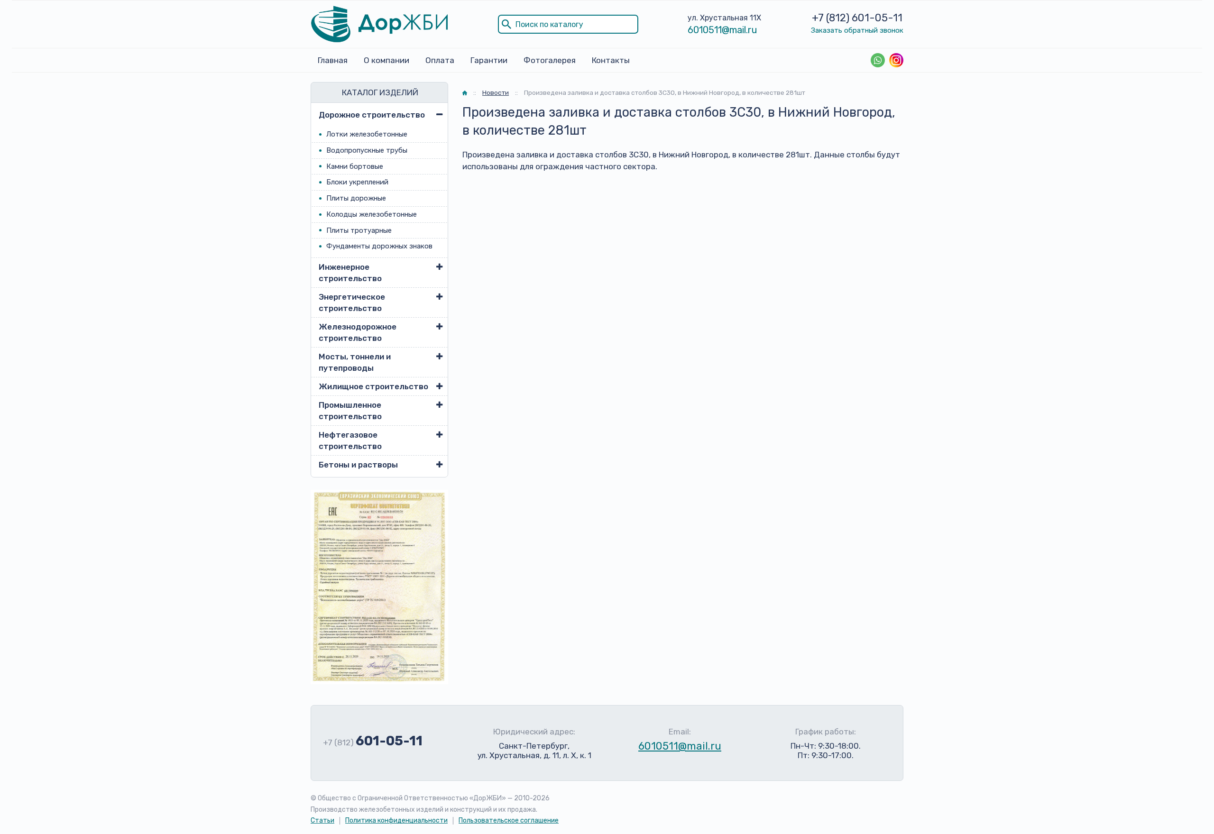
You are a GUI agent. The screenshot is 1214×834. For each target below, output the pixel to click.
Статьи (322, 820)
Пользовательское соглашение (509, 820)
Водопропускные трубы (366, 150)
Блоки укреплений (357, 182)
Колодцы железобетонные (371, 214)
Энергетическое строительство (352, 302)
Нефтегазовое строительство (350, 440)
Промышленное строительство (350, 410)
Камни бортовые (354, 166)
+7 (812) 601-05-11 (857, 17)
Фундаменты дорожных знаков (379, 246)
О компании (386, 60)
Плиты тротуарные (359, 230)
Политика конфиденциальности (396, 820)
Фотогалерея (550, 60)
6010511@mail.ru (722, 30)
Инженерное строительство (350, 272)
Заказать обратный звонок (857, 30)
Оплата (439, 60)
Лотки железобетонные (366, 134)
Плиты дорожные (356, 198)
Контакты (611, 60)
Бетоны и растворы (358, 464)
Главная (333, 60)
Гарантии (488, 60)
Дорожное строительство (372, 114)
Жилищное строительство (373, 386)
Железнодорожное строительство (357, 332)
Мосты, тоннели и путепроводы (355, 362)
